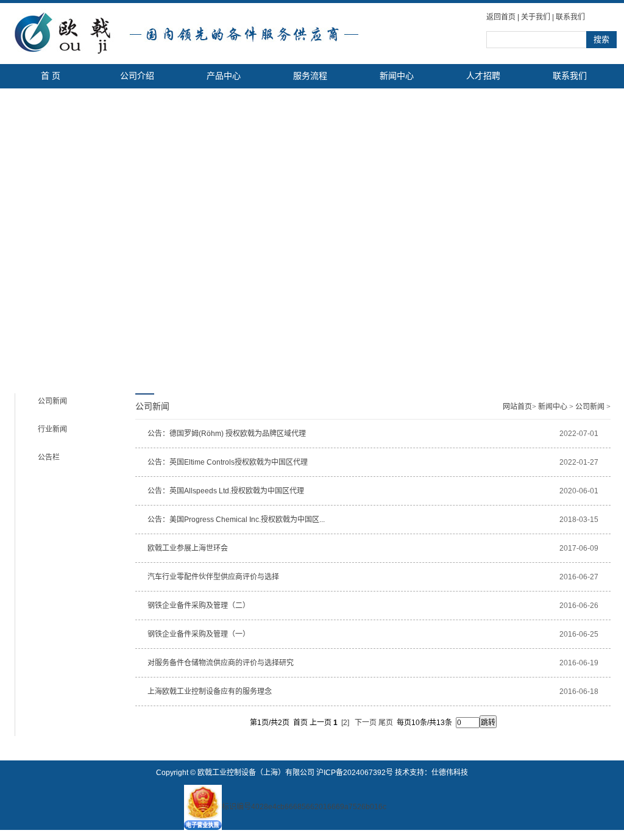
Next (611, 227)
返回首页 (501, 17)
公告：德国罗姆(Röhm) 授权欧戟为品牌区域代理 (226, 433)
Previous (9, 227)
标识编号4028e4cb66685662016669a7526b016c (304, 807)
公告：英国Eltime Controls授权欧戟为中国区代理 (227, 462)
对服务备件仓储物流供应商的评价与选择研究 (220, 663)
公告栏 (49, 457)
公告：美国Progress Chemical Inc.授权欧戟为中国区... (236, 519)
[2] (345, 722)
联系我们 (570, 17)
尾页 (385, 722)
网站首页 (517, 406)
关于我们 (535, 17)
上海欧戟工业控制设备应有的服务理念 (209, 691)
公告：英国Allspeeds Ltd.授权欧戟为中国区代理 (225, 491)
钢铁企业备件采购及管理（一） (198, 634)
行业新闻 (52, 429)
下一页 (366, 722)
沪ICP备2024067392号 (354, 772)
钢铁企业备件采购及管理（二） (198, 605)
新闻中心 (552, 406)
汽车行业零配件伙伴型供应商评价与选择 (213, 577)
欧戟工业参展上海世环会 (187, 548)
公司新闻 (52, 401)
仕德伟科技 (449, 772)
